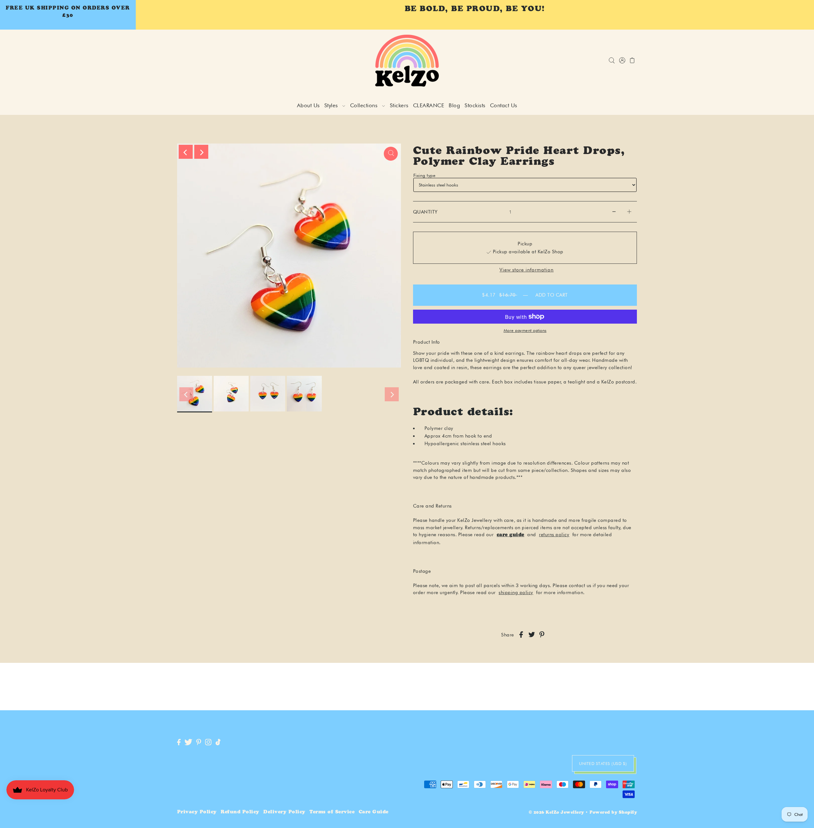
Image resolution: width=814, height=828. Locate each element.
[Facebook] (179, 742)
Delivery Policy (284, 812)
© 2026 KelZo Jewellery (556, 813)
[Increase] (629, 212)
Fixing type (424, 175)
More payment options (525, 330)
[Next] (201, 152)
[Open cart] (632, 60)
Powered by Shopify (613, 813)
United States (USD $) (603, 763)
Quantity (425, 212)
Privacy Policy (197, 812)
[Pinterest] (198, 742)
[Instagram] (208, 742)
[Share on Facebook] (521, 635)
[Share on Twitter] (531, 635)
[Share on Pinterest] (542, 635)
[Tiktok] (218, 742)
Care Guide (374, 812)
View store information (527, 270)
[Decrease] (614, 212)
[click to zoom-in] (391, 154)
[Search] (612, 60)
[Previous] (186, 152)
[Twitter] (188, 742)
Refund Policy (240, 812)
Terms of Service (332, 812)
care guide (510, 535)
